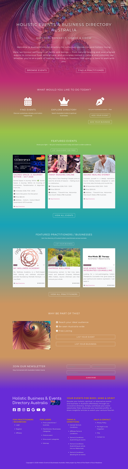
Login (18, 425)
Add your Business (100, 122)
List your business (64, 244)
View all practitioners (64, 294)
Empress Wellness (59, 268)
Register (19, 429)
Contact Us (101, 437)
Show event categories (51, 439)
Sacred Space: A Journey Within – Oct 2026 (28, 176)
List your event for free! (64, 150)
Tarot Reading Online (61, 175)
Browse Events (37, 70)
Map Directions (20, 206)
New (43, 156)
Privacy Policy (101, 423)
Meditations (17, 171)
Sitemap (46, 443)
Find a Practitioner (91, 70)
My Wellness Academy (26, 268)
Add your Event (100, 115)
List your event (86, 337)
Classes (86, 171)
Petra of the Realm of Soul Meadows (89, 463)
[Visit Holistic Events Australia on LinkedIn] (19, 409)
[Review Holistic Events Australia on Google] (33, 409)
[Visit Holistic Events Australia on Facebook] (14, 409)
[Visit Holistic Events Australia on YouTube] (38, 409)
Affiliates (19, 433)
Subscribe (91, 377)
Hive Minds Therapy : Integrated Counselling (98, 269)
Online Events (53, 171)
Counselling (52, 265)
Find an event (48, 435)
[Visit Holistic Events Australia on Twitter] (28, 409)
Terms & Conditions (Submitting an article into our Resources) (77, 446)
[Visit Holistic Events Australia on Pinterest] (43, 409)
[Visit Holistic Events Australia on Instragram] (23, 409)
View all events (64, 215)
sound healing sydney (97, 175)
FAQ (98, 433)
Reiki (15, 265)
